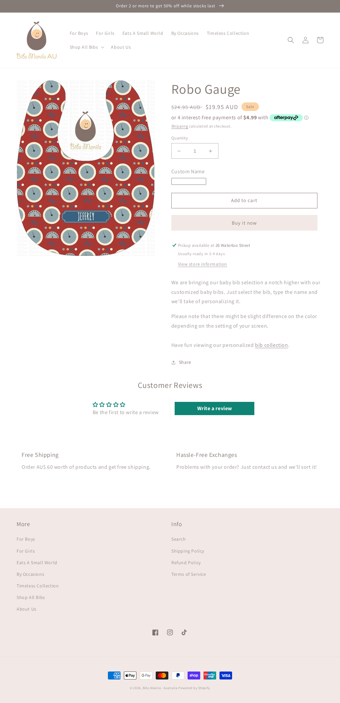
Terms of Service (188, 574)
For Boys (26, 539)
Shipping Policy (187, 551)
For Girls (26, 551)
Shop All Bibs (31, 597)
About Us (27, 609)
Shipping (179, 126)
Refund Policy (186, 563)
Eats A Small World (37, 563)
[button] (86, 47)
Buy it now (244, 223)
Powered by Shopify (194, 688)
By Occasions (30, 574)
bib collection (271, 345)
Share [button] (185, 362)
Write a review (214, 408)
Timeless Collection (38, 586)
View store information (202, 264)
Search (178, 539)
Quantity (179, 138)
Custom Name (188, 171)
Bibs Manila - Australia (160, 688)
